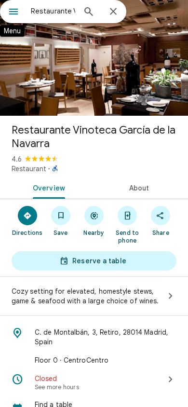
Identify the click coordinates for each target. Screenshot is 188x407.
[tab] (47, 187)
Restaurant (29, 168)
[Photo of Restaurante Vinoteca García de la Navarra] (94, 58)
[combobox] (53, 11)
